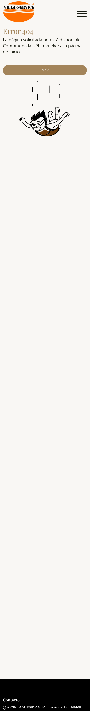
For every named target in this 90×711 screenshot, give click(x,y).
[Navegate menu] (81, 15)
